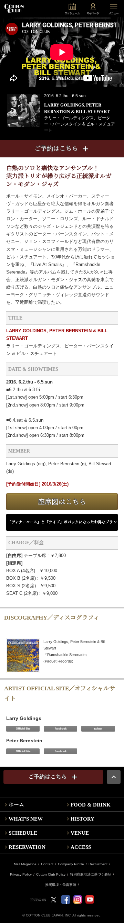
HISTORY (82, 819)
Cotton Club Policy (50, 874)
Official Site (23, 728)
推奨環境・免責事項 (60, 885)
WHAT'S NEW (26, 819)
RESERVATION (27, 847)
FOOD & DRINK (91, 805)
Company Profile (71, 864)
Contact (47, 864)
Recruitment (98, 864)
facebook (60, 728)
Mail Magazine (25, 864)
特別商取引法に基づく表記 (90, 874)
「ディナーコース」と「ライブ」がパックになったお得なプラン (62, 522)
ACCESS (81, 847)
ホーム (16, 805)
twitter (98, 728)
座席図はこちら (62, 501)
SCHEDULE (23, 833)
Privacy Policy (21, 874)
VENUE (80, 833)
